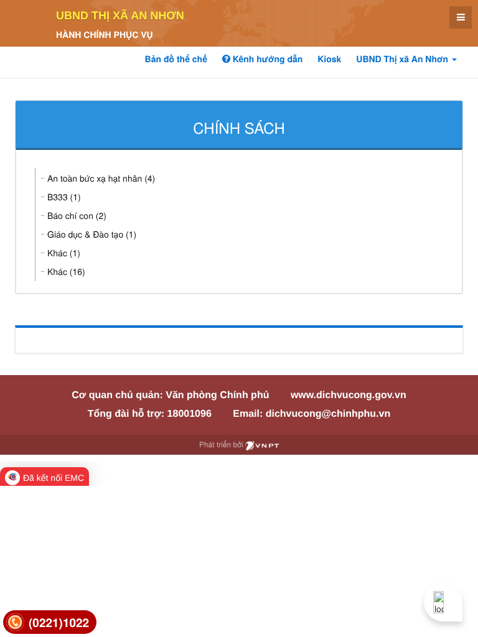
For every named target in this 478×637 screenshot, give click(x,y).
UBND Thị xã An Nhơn (120, 15)
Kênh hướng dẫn (266, 59)
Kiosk (329, 59)
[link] (49, 622)
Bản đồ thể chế (176, 59)
